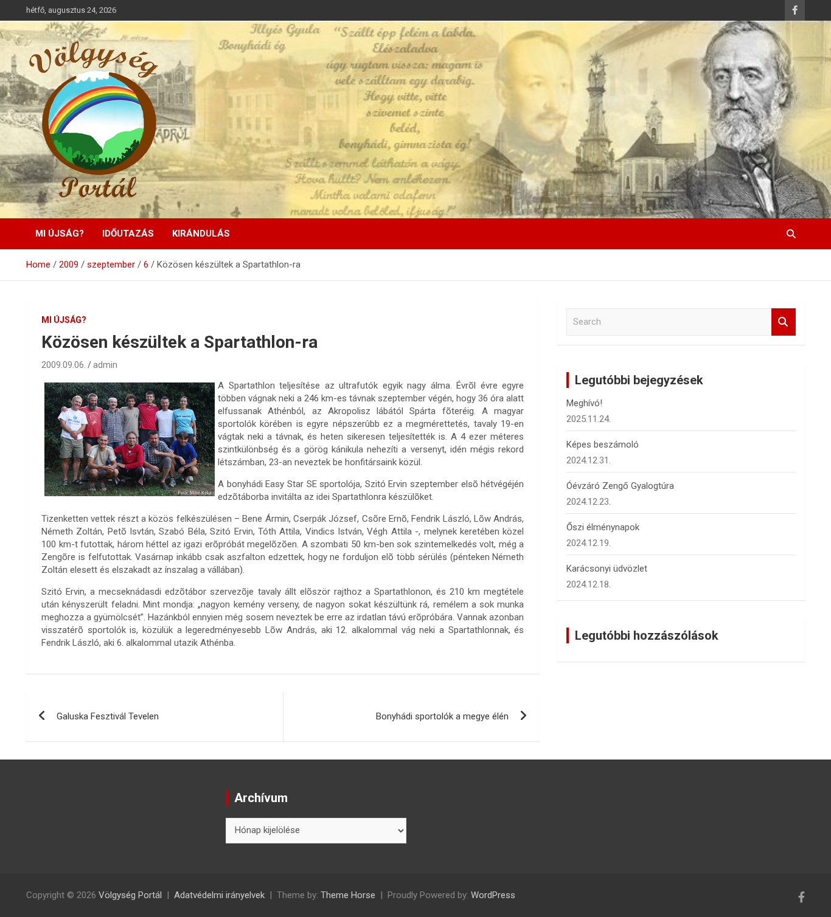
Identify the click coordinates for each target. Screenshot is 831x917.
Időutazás (128, 233)
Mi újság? (59, 233)
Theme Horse (348, 895)
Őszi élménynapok (602, 527)
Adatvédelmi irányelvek (219, 895)
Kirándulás (201, 233)
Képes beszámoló (602, 444)
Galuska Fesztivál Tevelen (108, 716)
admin (105, 365)
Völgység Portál (130, 895)
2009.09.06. (63, 365)
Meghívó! (584, 403)
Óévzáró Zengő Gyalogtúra (620, 485)
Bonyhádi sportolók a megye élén (442, 716)
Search (783, 322)
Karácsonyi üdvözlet (606, 568)
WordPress (493, 895)
